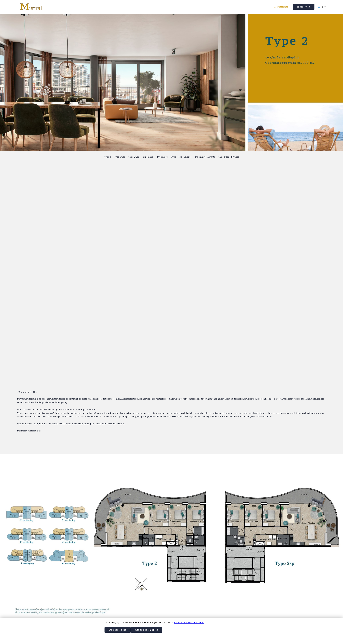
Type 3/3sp (148, 156)
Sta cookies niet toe (146, 630)
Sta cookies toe (117, 630)
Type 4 (107, 156)
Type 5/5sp (162, 156)
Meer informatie (281, 6)
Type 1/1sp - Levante (181, 156)
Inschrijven (303, 6)
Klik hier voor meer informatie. (189, 622)
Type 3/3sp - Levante (228, 156)
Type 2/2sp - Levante (205, 156)
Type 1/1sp (119, 156)
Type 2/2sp (133, 156)
